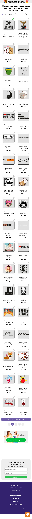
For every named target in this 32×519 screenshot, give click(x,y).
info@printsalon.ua (16, 490)
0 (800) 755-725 (16, 485)
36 (26, 14)
